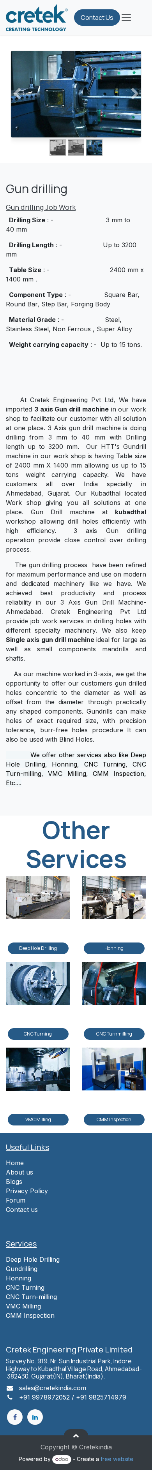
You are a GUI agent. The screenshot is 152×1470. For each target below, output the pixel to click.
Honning (114, 948)
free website (117, 1459)
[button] (76, 1435)
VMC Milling (38, 1119)
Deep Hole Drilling (38, 948)
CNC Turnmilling (114, 1033)
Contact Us (97, 17)
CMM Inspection (114, 1119)
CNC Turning (38, 1033)
